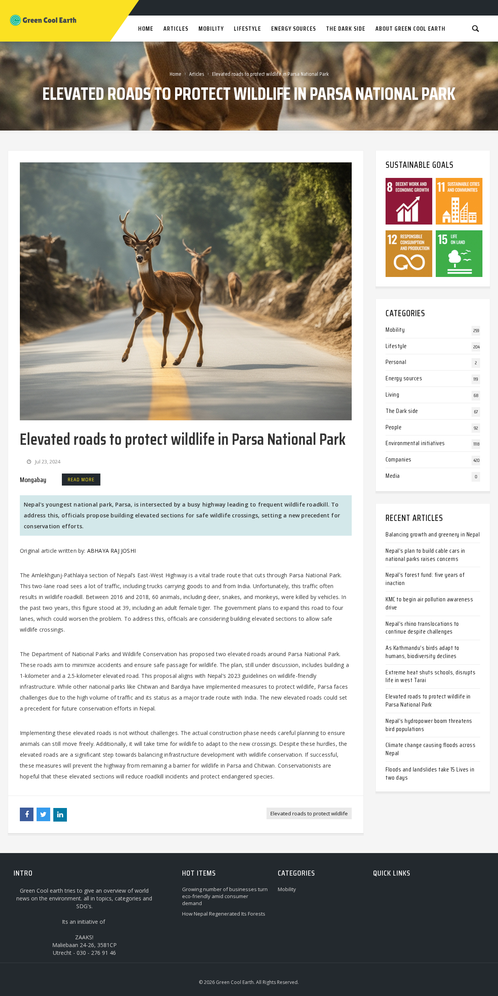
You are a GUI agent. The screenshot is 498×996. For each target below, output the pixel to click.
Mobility (395, 329)
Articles (196, 74)
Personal (396, 362)
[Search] (475, 28)
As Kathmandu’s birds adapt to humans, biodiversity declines (422, 652)
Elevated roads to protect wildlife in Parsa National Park (428, 700)
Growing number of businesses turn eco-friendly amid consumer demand (225, 896)
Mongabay (33, 479)
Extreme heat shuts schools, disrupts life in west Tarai (430, 676)
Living (392, 394)
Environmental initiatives (415, 443)
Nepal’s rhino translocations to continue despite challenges (422, 628)
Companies (399, 459)
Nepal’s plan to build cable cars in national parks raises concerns (425, 555)
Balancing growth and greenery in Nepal (433, 534)
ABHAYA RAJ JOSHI (111, 550)
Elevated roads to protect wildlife (309, 813)
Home (175, 74)
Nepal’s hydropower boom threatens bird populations (429, 725)
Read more (81, 479)
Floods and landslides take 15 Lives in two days (430, 773)
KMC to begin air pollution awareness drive (429, 603)
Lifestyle (396, 346)
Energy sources (404, 378)
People (394, 427)
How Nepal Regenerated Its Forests (223, 913)
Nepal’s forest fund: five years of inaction (425, 579)
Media (393, 476)
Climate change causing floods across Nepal (430, 749)
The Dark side (402, 411)
